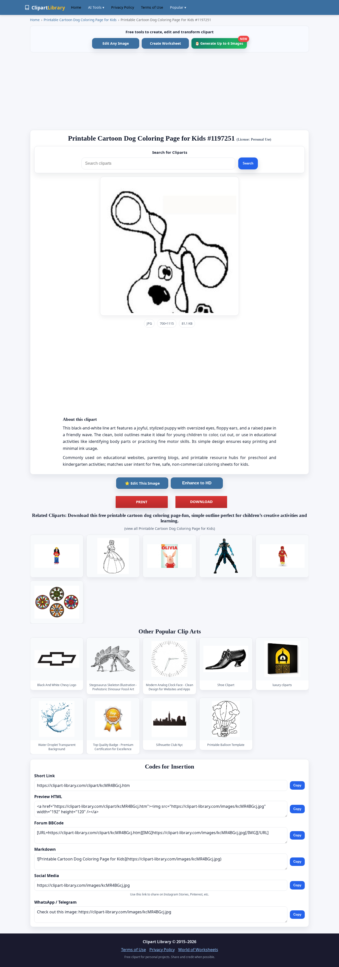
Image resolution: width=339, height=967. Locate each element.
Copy (297, 785)
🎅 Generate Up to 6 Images (221, 42)
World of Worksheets (198, 949)
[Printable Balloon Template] (225, 719)
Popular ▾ (178, 7)
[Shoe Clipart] (225, 659)
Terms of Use (152, 7)
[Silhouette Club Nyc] (169, 719)
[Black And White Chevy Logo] (56, 659)
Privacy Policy (122, 7)
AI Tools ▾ (96, 7)
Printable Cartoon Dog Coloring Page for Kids (80, 19)
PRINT (141, 501)
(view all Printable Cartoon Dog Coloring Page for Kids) (169, 528)
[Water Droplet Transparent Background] (56, 719)
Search (248, 163)
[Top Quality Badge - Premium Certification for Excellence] (113, 719)
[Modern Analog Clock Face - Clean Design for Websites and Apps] (169, 659)
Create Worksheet (165, 43)
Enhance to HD (196, 483)
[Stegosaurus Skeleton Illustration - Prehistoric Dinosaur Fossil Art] (113, 659)
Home (76, 7)
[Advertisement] (169, 91)
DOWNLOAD (201, 501)
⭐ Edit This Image (142, 483)
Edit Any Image (115, 43)
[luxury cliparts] (282, 659)
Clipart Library (157, 941)
